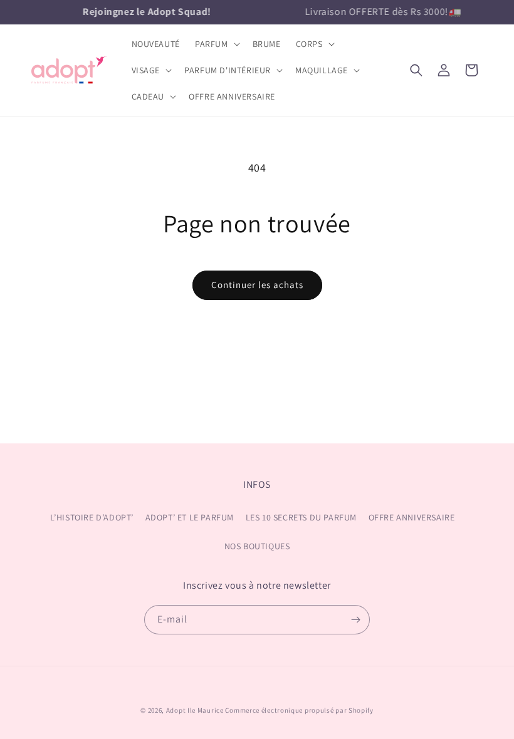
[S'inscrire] (355, 619)
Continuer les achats (257, 285)
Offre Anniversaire (412, 517)
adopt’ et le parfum (189, 517)
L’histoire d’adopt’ (92, 517)
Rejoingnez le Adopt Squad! (145, 11)
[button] (216, 44)
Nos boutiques (257, 546)
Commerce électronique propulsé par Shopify (299, 710)
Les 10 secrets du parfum (301, 517)
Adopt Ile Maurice (195, 710)
